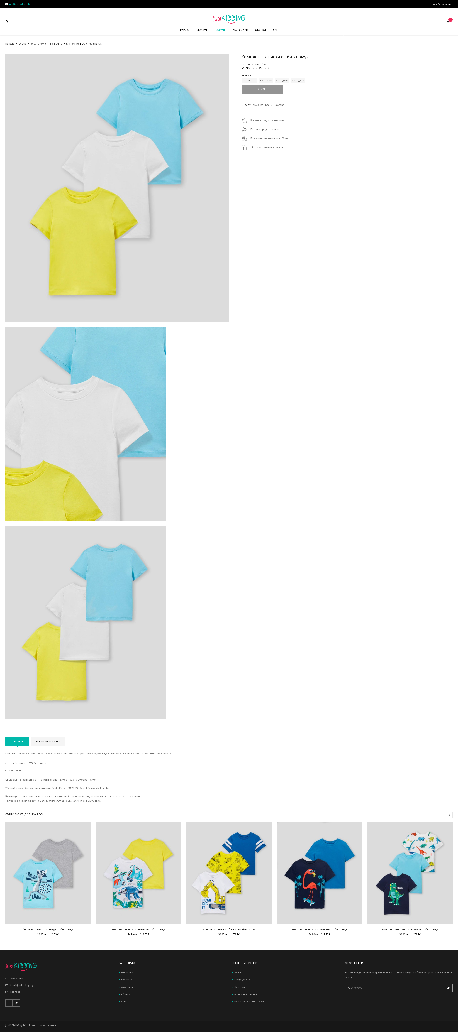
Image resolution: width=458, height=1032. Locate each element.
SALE (124, 1001)
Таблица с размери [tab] (48, 741)
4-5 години (282, 80)
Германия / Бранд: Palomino (268, 104)
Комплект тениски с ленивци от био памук (138, 929)
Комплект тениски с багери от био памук (229, 929)
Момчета (126, 979)
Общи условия (242, 979)
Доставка (240, 987)
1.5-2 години (249, 80)
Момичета (127, 972)
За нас (238, 972)
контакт (15, 991)
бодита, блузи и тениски (45, 43)
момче (22, 43)
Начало (9, 43)
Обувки (125, 994)
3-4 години (266, 80)
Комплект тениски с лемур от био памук (47, 929)
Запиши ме (448, 988)
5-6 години (298, 80)
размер (246, 75)
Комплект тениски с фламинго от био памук (320, 929)
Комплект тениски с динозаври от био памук (410, 929)
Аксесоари (127, 987)
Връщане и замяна (245, 994)
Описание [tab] (17, 741)
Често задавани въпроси (249, 1001)
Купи (263, 89)
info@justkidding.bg (20, 4)
